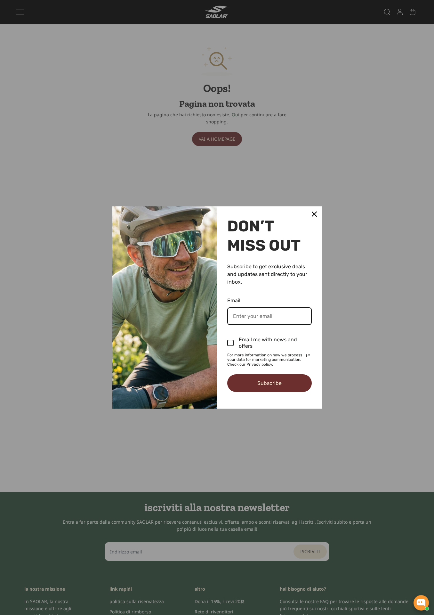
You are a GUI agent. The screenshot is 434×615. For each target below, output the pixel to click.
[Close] (314, 214)
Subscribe (269, 383)
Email (233, 300)
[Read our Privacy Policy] (308, 356)
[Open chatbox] (421, 603)
